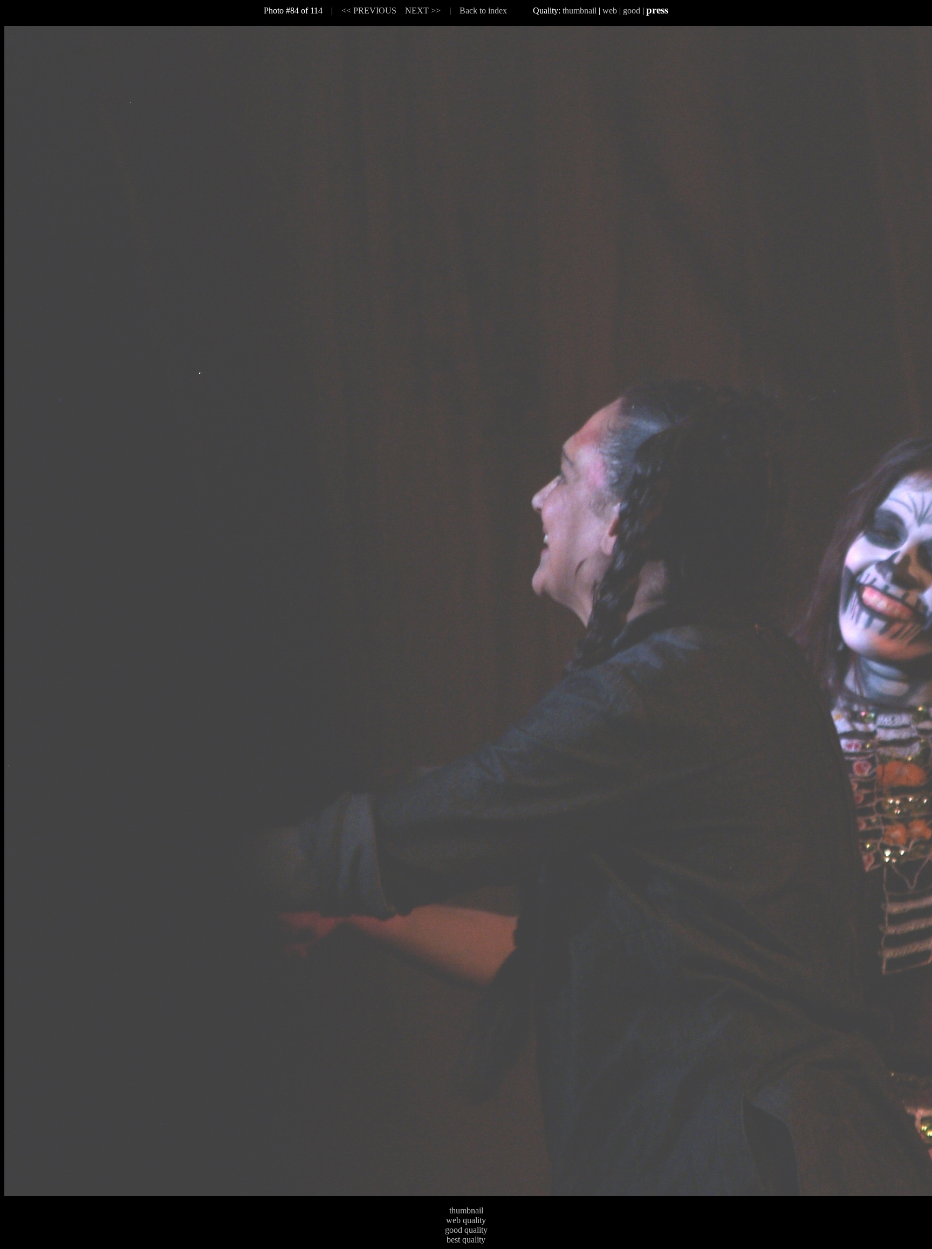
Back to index (483, 10)
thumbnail (580, 10)
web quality (466, 1220)
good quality (466, 1229)
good (631, 10)
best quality (466, 1239)
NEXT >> (423, 10)
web (609, 10)
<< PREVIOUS (368, 10)
